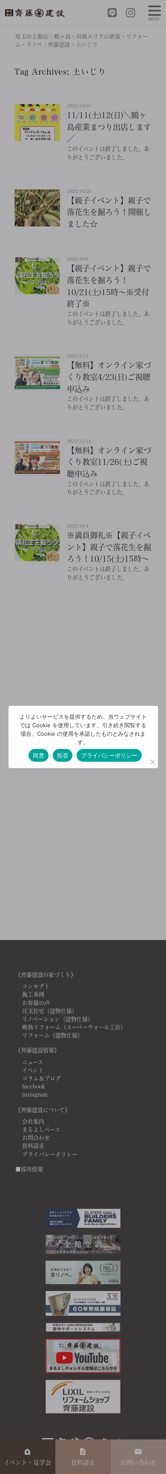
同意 (38, 755)
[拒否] (152, 761)
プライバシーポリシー (109, 755)
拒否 (63, 755)
